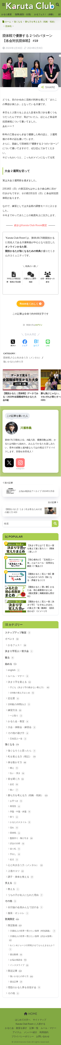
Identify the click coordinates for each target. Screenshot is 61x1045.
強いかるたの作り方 (13, 361)
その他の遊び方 (18, 733)
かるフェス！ (17, 645)
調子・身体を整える (20, 877)
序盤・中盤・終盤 (20, 811)
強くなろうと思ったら (21, 750)
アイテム (17, 1032)
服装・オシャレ (18, 913)
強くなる (12, 744)
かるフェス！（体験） (44, 14)
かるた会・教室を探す (16, 1028)
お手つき (16, 801)
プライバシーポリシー (23, 1036)
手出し (15, 854)
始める (10, 664)
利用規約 (44, 1032)
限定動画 (15, 925)
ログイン (38, 325)
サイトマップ (39, 1020)
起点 (13, 859)
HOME (32, 1014)
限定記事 (15, 971)
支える (10, 883)
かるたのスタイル (20, 822)
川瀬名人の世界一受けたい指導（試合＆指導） (31, 938)
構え (13, 768)
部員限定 (12, 919)
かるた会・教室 (18, 721)
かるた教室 (6, 14)
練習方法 (14, 710)
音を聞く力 (16, 779)
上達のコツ (16, 871)
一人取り (16, 715)
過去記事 (16, 981)
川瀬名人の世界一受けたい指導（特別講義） (32, 931)
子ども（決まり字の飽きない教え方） (29, 687)
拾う (13, 817)
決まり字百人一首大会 (18, 651)
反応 (14, 784)
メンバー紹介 (30, 1032)
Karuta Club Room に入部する (30, 1024)
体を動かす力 (17, 762)
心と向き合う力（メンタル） (26, 357)
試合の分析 (17, 843)
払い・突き (17, 773)
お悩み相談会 (18, 960)
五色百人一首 (18, 738)
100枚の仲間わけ (18, 704)
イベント (11, 639)
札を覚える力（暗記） (22, 756)
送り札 (15, 849)
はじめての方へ (22, 1020)
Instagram (20, 469)
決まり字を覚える (19, 682)
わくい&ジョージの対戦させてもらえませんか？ (32, 947)
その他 (10, 901)
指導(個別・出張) (23, 14)
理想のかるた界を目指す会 (24, 987)
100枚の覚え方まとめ (22, 693)
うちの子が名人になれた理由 (25, 895)
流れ (13, 827)
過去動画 (16, 954)
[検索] (55, 523)
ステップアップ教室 (17, 632)
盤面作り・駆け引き (21, 838)
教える (13, 889)
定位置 (13, 698)
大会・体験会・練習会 (21, 727)
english (13, 670)
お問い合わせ (42, 1036)
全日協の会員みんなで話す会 (25, 907)
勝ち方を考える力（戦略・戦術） (28, 795)
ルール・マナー (18, 676)
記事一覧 (33, 1028)
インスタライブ (19, 965)
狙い (13, 790)
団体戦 (6, 357)
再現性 (15, 806)
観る (9, 657)
